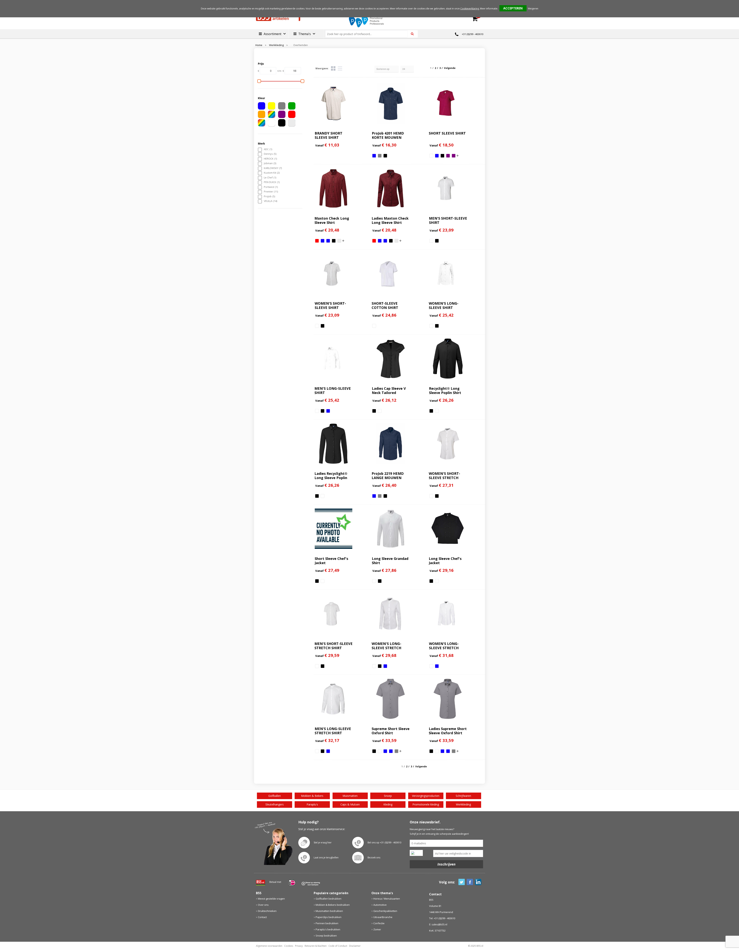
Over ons (263, 905)
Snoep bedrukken (326, 935)
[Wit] (271, 122)
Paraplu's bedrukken (328, 929)
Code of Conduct (338, 945)
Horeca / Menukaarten (386, 898)
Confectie (379, 923)
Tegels (333, 68)
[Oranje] (261, 114)
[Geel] (271, 106)
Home (258, 45)
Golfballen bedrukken (328, 898)
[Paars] (281, 114)
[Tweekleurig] (261, 122)
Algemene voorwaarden (269, 945)
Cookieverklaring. (469, 8)
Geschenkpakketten (385, 911)
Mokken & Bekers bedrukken (333, 905)
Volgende (450, 68)
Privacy (299, 945)
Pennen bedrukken (327, 923)
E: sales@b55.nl (438, 924)
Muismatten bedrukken (329, 911)
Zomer (377, 929)
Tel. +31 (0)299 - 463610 (442, 918)
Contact (262, 917)
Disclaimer (355, 945)
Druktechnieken (267, 911)
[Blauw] (261, 106)
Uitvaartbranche (382, 917)
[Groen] (291, 106)
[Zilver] (291, 122)
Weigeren (533, 8)
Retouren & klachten (316, 945)
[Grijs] (281, 106)
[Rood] (291, 114)
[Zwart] (281, 122)
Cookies (288, 945)
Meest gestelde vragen (271, 898)
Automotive (380, 905)
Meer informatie (488, 8)
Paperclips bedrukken (328, 917)
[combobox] (367, 34)
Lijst (340, 68)
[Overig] (271, 114)
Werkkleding (276, 45)
